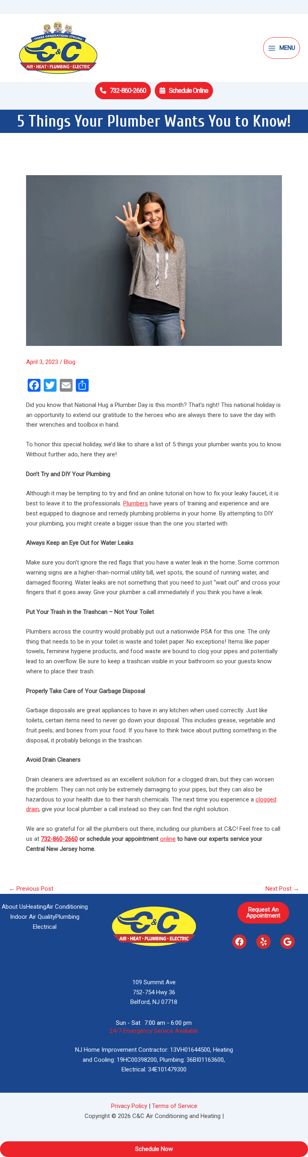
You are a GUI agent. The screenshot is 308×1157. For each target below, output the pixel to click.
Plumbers (135, 503)
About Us (14, 906)
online (168, 838)
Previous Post (31, 889)
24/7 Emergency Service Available (153, 1030)
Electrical (45, 926)
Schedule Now (154, 1149)
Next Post (282, 889)
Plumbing (67, 916)
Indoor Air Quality (32, 916)
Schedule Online (188, 90)
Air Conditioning (67, 906)
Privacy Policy (129, 1106)
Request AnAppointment (263, 912)
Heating (36, 906)
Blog (69, 362)
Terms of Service (174, 1106)
